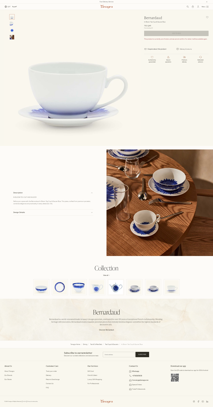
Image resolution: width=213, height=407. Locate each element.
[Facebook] (198, 401)
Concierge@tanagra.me (140, 380)
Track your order (51, 371)
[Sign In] (198, 6)
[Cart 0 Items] (192, 6)
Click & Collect (92, 375)
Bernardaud (153, 18)
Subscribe (142, 354)
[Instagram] (194, 401)
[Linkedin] (207, 401)
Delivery (48, 375)
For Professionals (93, 383)
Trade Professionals (138, 389)
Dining (85, 344)
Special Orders (137, 385)
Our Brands (8, 375)
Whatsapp (135, 371)
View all (105, 275)
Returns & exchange (52, 379)
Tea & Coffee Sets (96, 344)
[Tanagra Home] (106, 7)
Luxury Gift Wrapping (95, 379)
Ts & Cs (24, 401)
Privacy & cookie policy (32, 401)
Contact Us (49, 383)
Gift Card (91, 371)
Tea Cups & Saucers (111, 344)
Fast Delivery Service (106, 2)
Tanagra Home (75, 344)
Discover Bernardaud (106, 330)
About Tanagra (9, 371)
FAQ (47, 388)
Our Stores (8, 379)
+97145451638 (137, 376)
